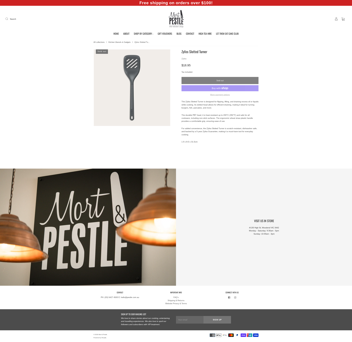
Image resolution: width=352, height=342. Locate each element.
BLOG (179, 33)
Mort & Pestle (103, 334)
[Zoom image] (132, 88)
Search (13, 19)
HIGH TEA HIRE (205, 33)
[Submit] (9, 19)
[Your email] (190, 319)
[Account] (336, 19)
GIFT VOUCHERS (165, 33)
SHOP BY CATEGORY (143, 33)
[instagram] (235, 297)
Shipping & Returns (176, 300)
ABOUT (126, 33)
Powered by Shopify (100, 337)
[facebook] (229, 297)
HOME (116, 33)
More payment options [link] (220, 95)
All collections (99, 42)
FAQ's (176, 297)
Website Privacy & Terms (176, 303)
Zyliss (184, 59)
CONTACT (190, 33)
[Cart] (343, 19)
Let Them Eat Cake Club (227, 33)
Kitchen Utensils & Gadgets (119, 42)
